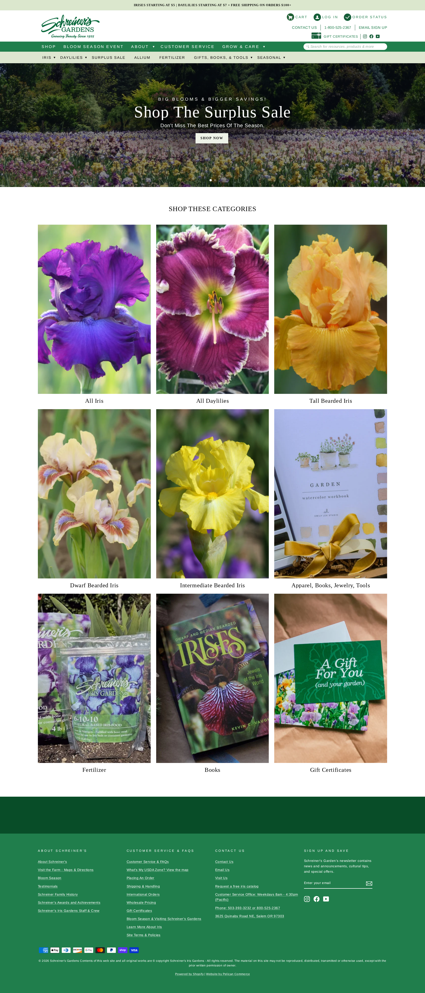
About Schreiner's (52, 862)
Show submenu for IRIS (54, 58)
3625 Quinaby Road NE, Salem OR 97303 (249, 916)
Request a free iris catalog (237, 886)
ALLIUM (142, 57)
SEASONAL (269, 57)
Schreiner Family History (58, 894)
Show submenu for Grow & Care (264, 47)
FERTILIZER (172, 57)
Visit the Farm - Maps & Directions (66, 870)
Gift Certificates (139, 911)
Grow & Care (240, 47)
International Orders (143, 894)
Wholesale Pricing (141, 902)
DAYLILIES (71, 57)
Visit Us (221, 878)
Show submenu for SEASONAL (284, 58)
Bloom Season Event (93, 47)
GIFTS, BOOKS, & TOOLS (221, 57)
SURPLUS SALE (108, 57)
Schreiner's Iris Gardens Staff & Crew (69, 911)
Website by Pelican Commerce (228, 974)
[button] (211, 180)
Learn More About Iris (144, 927)
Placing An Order (140, 878)
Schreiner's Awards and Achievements (69, 902)
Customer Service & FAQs (148, 862)
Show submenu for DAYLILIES (85, 58)
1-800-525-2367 (337, 27)
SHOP (49, 47)
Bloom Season (49, 878)
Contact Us (304, 27)
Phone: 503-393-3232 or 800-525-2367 (247, 908)
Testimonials (48, 886)
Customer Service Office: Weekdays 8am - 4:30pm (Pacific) (256, 897)
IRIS (46, 57)
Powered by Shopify (189, 974)
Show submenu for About (153, 47)
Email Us (222, 870)
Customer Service (188, 47)
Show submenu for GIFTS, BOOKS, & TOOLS (251, 58)
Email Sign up (373, 27)
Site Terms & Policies (144, 935)
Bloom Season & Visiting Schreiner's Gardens (164, 919)
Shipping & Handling (143, 886)
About (140, 47)
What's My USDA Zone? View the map (158, 870)
